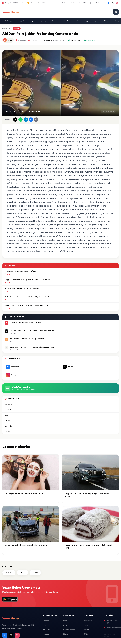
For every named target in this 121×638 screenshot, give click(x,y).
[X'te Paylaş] (15, 119)
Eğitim (96, 21)
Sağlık (76, 21)
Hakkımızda (46, 3)
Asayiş (86, 21)
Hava (65, 625)
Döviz (65, 621)
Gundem (8, 404)
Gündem (23, 21)
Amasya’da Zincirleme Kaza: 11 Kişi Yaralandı (22, 288)
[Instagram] (117, 3)
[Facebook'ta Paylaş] (31, 119)
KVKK (84, 3)
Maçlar (66, 634)
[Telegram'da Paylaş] (26, 119)
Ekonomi (8, 410)
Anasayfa (10, 21)
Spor (33, 21)
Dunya (7, 431)
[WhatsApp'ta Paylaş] (20, 119)
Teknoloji (43, 21)
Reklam (64, 3)
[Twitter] (113, 3)
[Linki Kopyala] (36, 119)
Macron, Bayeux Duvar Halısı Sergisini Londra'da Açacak (26, 305)
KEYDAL (106, 634)
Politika (66, 21)
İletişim (73, 3)
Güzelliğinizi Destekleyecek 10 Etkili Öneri (20, 271)
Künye (56, 3)
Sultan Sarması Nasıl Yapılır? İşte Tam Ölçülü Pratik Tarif (27, 297)
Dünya (106, 21)
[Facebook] (108, 3)
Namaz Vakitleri (69, 630)
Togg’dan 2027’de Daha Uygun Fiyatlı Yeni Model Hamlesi (27, 280)
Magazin (55, 21)
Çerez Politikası (95, 3)
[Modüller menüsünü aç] (116, 12)
